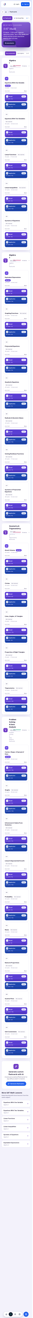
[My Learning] (11, 1314)
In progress (21, 53)
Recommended (10, 53)
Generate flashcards (17, 1084)
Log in (17, 4)
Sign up (26, 4)
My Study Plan (20, 18)
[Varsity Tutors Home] (4, 4)
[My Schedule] (20, 1314)
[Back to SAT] (3, 12)
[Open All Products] (26, 1314)
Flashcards (8, 18)
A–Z (27, 53)
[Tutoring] (15, 1314)
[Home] (6, 12)
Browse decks (9, 43)
